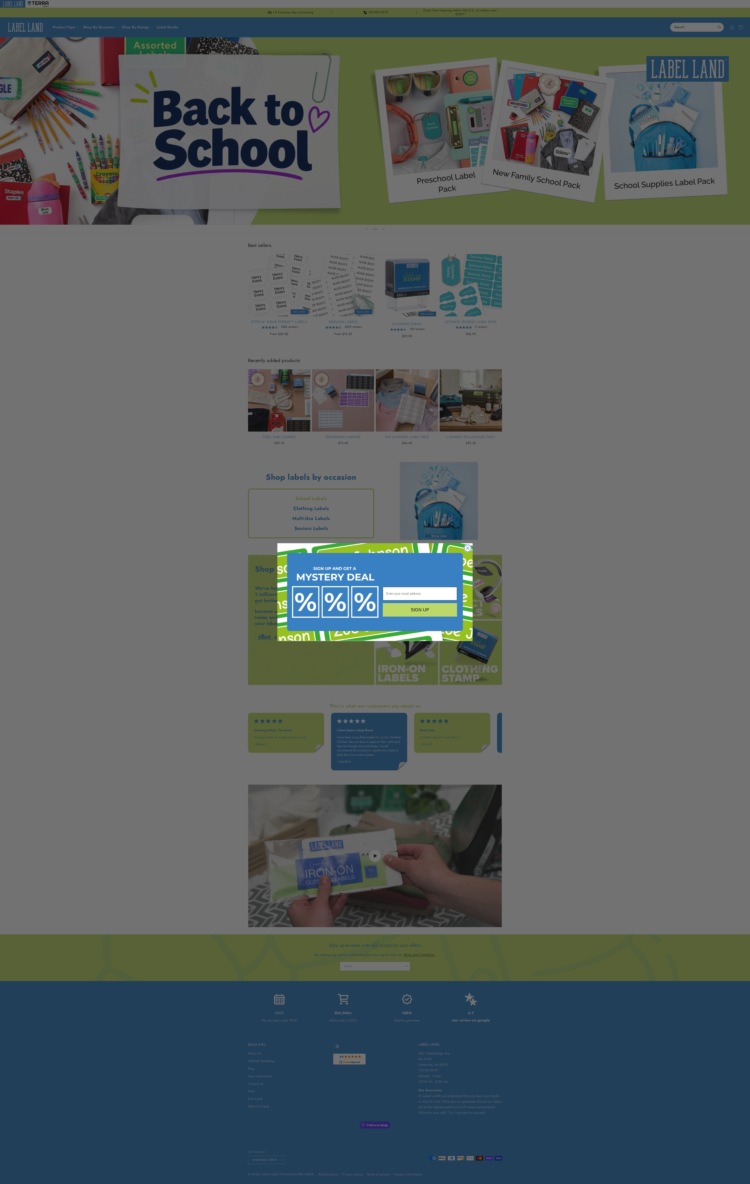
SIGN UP (420, 609)
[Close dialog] (467, 548)
